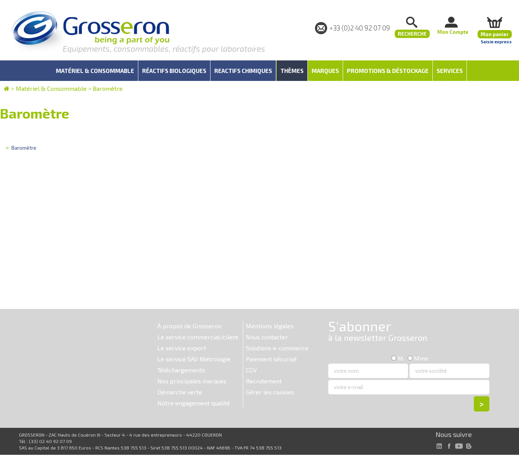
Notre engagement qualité (193, 403)
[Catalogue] (6, 88)
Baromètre (108, 88)
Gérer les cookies (270, 392)
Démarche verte (179, 392)
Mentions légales (270, 325)
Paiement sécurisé (271, 358)
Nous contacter (267, 336)
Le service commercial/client (197, 336)
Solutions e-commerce (277, 347)
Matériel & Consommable (51, 88)
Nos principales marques (191, 381)
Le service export (181, 347)
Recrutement (264, 381)
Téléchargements (181, 369)
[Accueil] (90, 32)
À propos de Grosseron (189, 325)
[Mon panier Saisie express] (495, 22)
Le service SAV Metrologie (194, 358)
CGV (251, 369)
